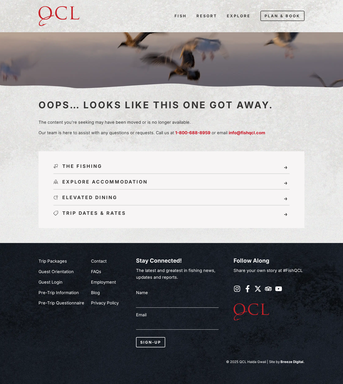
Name (142, 293)
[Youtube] (278, 288)
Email (141, 315)
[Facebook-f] (247, 288)
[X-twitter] (257, 288)
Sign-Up (150, 342)
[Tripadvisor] (268, 288)
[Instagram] (237, 288)
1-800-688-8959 (192, 132)
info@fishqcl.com (247, 132)
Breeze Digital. (292, 362)
